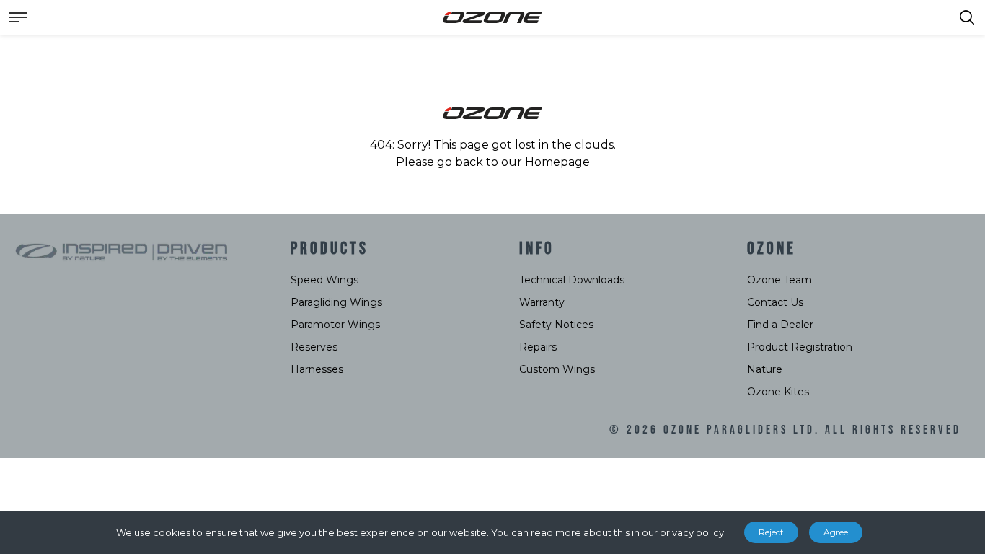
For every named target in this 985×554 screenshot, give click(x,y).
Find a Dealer (780, 324)
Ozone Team (779, 279)
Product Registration (799, 346)
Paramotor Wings (335, 324)
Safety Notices (556, 324)
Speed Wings (324, 279)
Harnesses (317, 369)
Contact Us (775, 302)
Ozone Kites (778, 391)
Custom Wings (557, 369)
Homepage (557, 162)
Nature (764, 369)
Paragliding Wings (336, 302)
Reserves (314, 346)
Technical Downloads (571, 279)
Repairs (538, 346)
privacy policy (692, 532)
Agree (835, 532)
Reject (771, 532)
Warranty (542, 302)
